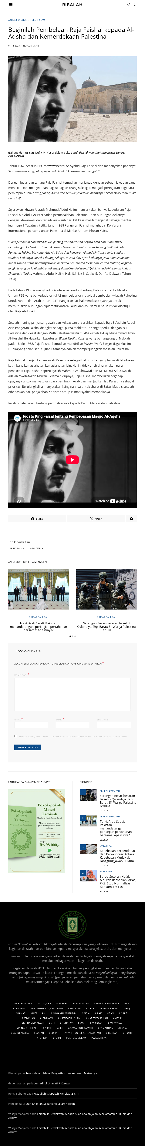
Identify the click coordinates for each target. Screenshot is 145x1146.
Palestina (37, 548)
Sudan (40, 1033)
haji (127, 1008)
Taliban (113, 1033)
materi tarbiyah (97, 1018)
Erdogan (75, 1008)
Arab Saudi (82, 1003)
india (86, 1013)
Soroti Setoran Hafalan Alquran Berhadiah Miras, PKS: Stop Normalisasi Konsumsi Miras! (118, 881)
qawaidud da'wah (81, 1028)
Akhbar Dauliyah (18, 19)
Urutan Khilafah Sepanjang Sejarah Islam (48, 1104)
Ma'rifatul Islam (69, 1018)
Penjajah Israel (28, 1028)
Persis (48, 1028)
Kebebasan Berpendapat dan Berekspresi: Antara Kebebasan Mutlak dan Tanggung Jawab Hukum (117, 856)
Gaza (91, 1008)
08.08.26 (104, 839)
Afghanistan (24, 1003)
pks (61, 1028)
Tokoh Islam (37, 19)
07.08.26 (104, 810)
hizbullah (38, 1013)
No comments (31, 45)
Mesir (118, 1018)
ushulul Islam (77, 1037)
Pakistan (97, 1023)
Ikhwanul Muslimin (64, 1013)
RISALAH (72, 4)
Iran (111, 1013)
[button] (135, 4)
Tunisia (43, 1037)
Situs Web (102, 719)
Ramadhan (106, 1028)
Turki (57, 1037)
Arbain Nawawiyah (107, 1003)
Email (60, 719)
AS (127, 1003)
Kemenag (29, 1018)
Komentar (20, 675)
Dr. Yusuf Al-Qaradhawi (47, 1008)
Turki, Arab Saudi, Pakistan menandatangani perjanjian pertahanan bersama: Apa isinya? (38, 626)
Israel (124, 1013)
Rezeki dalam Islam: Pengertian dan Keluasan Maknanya (61, 1073)
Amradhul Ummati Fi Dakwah (52, 1083)
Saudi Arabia (21, 1033)
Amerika (63, 1003)
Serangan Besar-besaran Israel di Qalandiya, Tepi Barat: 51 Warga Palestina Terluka (106, 626)
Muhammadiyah (33, 1023)
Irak (99, 1013)
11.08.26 (104, 891)
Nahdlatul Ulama (73, 1023)
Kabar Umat (107, 871)
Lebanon (47, 1018)
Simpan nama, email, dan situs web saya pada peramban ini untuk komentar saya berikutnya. (73, 736)
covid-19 (20, 1008)
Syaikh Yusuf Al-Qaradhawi (83, 1033)
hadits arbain (110, 1008)
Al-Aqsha (45, 1003)
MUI (52, 1023)
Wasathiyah (106, 845)
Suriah (55, 1033)
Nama (18, 719)
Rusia (123, 1028)
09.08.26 (104, 865)
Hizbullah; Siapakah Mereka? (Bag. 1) (57, 1093)
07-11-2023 (14, 45)
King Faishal (18, 548)
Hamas (21, 1013)
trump (128, 1033)
